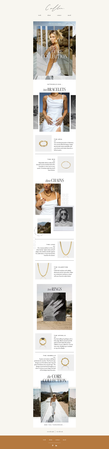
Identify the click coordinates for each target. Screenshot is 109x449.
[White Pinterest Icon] (53, 445)
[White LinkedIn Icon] (56, 445)
